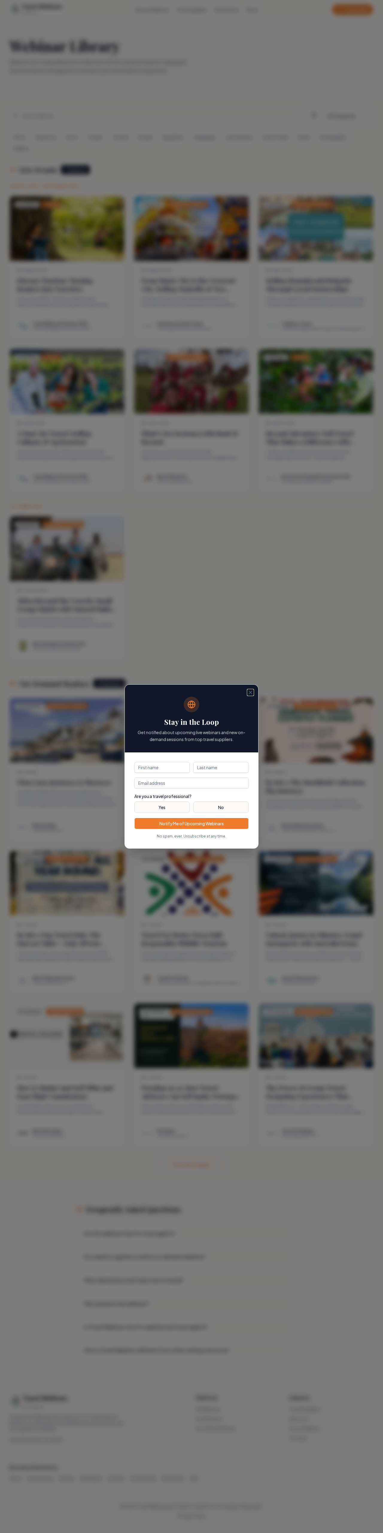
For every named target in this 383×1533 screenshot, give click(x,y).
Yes (162, 807)
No (221, 807)
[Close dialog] (250, 692)
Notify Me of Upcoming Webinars (191, 823)
